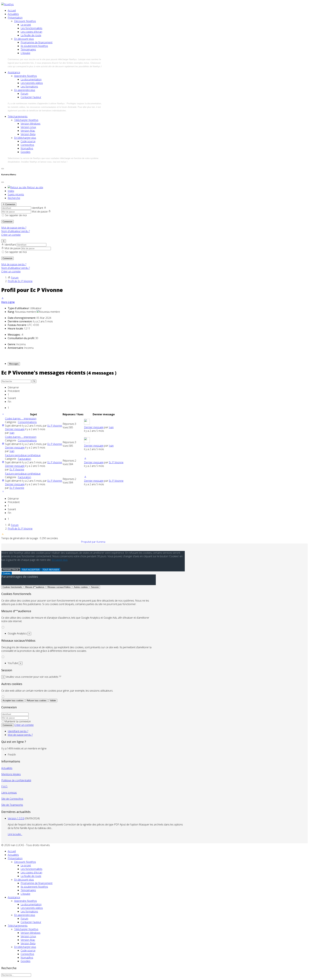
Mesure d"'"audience (34, 587)
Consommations (27, 422)
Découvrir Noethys (25, 21)
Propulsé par (88, 542)
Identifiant (37, 208)
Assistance (14, 72)
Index (11, 191)
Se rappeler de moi (16, 215)
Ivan (11, 432)
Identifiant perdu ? (18, 731)
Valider (53, 700)
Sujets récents (16, 194)
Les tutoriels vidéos (32, 83)
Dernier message (15, 429)
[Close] (2, 182)
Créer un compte (11, 234)
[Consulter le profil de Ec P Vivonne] (2, 298)
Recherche (14, 198)
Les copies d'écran (31, 32)
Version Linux (28, 127)
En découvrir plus (24, 39)
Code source (28, 141)
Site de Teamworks (12, 805)
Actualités (13, 14)
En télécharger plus (25, 138)
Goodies (25, 152)
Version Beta (28, 134)
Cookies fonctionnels (12, 587)
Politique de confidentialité (16, 780)
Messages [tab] (14, 364)
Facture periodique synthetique (23, 455)
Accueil (12, 10)
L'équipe (25, 53)
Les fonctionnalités (31, 28)
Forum (24, 93)
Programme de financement (36, 42)
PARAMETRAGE (11, 569)
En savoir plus (60, 560)
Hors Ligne (8, 302)
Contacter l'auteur (31, 97)
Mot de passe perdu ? (13, 227)
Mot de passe (40, 211)
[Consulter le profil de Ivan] (87, 423)
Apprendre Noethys (25, 76)
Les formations (29, 86)
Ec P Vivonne (54, 425)
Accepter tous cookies (13, 700)
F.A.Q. (4, 786)
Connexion (7, 221)
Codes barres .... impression (20, 418)
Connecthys (27, 145)
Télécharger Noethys (26, 120)
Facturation (24, 459)
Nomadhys (27, 148)
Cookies (6, 573)
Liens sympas (9, 792)
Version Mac (28, 130)
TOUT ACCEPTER (30, 569)
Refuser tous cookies (37, 700)
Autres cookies (81, 587)
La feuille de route (31, 35)
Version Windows (30, 123)
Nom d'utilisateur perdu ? (15, 231)
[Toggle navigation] (2, 168)
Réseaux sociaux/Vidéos (59, 587)
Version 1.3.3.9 (16, 818)
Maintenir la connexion (18, 721)
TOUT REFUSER (51, 569)
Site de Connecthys (12, 798)
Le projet (26, 24)
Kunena (100, 542)
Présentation (15, 17)
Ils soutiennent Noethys (34, 46)
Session (95, 587)
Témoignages (28, 49)
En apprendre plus (24, 90)
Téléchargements (18, 116)
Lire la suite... (15, 834)
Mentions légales (11, 774)
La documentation (31, 79)
